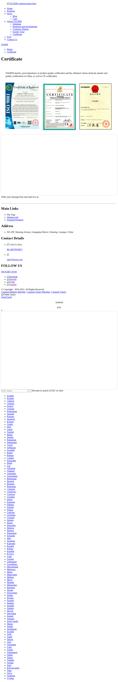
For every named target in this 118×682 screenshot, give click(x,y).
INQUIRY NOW (9, 272)
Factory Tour (18, 32)
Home (10, 8)
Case (15, 19)
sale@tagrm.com (15, 259)
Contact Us (12, 39)
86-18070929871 (15, 249)
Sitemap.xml (12, 217)
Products (11, 11)
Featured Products (15, 220)
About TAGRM (14, 21)
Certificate (17, 34)
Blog (15, 16)
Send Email (6, 297)
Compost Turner (58, 292)
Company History (21, 29)
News (9, 13)
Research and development (25, 26)
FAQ (9, 37)
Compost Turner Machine (38, 292)
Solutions (17, 24)
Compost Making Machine (13, 292)
